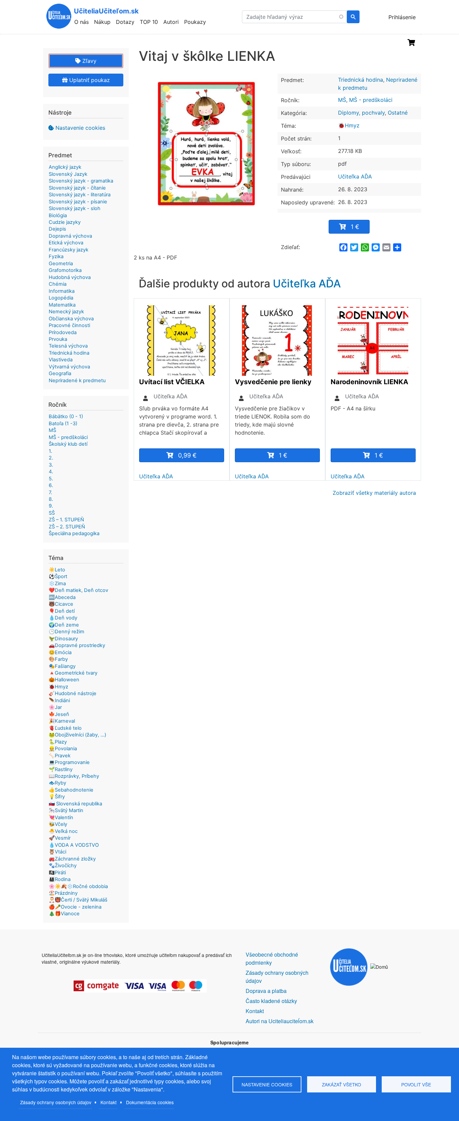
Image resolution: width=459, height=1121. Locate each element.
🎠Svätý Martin (66, 810)
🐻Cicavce (61, 604)
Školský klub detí (68, 444)
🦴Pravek (60, 756)
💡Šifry (57, 797)
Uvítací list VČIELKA (172, 382)
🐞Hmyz (349, 125)
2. (51, 458)
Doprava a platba (266, 991)
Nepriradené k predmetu (77, 380)
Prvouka (58, 339)
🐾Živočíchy (63, 866)
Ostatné (398, 112)
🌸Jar (55, 707)
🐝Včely (58, 824)
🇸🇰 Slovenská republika (75, 804)
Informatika (62, 291)
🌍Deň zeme (64, 625)
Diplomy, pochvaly (361, 112)
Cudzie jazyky (65, 222)
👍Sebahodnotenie (71, 790)
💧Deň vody (63, 618)
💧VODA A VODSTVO (74, 845)
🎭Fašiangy (62, 666)
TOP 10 (149, 21)
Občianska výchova (71, 319)
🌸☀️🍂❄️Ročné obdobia (78, 886)
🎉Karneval (62, 721)
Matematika (62, 305)
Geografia (60, 373)
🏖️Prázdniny (63, 893)
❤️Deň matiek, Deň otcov (78, 590)
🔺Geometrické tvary (73, 673)
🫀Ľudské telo (65, 728)
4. (51, 472)
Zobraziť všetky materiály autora (374, 492)
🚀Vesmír (60, 838)
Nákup (102, 21)
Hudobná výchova (70, 277)
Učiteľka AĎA (355, 176)
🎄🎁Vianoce (64, 914)
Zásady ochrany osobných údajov (55, 1102)
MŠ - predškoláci (370, 99)
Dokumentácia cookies (150, 1102)
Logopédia (61, 298)
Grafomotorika (65, 270)
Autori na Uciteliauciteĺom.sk (280, 1021)
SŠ (52, 513)
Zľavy (88, 60)
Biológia (58, 215)
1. (50, 451)
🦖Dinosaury (63, 639)
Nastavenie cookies (80, 127)
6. (51, 485)
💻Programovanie (69, 762)
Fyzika (56, 256)
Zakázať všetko (341, 1084)
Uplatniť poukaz (89, 80)
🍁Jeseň (59, 714)
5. (51, 479)
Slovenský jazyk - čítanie (77, 188)
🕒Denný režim (66, 632)
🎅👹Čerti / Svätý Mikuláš (78, 900)
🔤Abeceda (62, 597)
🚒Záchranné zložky (72, 859)
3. (51, 465)
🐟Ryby (57, 783)
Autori (171, 21)
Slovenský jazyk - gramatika (81, 181)
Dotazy (125, 21)
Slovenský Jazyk (68, 174)
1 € (355, 226)
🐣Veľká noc (63, 831)
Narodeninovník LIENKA (369, 382)
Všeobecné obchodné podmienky (272, 958)
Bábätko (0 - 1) (66, 416)
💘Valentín (61, 817)
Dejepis (57, 229)
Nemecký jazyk (66, 312)
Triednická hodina (360, 79)
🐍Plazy (58, 742)
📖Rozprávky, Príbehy (74, 776)
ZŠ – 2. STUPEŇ (67, 527)
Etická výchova (66, 243)
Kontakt (108, 1102)
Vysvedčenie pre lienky (273, 382)
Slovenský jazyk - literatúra (80, 195)
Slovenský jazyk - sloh (74, 208)
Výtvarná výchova (69, 367)
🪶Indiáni (59, 700)
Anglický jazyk (65, 167)
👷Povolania (63, 749)
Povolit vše (416, 1084)
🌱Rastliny (61, 769)
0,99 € (187, 455)
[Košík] (411, 42)
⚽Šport (58, 576)
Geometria (61, 264)
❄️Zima (57, 583)
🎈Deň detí (62, 611)
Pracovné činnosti (69, 325)
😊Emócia (60, 652)
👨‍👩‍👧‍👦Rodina (60, 879)
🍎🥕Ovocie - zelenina (75, 907)
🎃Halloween (64, 680)
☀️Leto (57, 570)
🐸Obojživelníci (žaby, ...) (77, 735)
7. (50, 492)
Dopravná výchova (70, 236)
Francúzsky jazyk (68, 250)
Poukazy (195, 21)
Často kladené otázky (271, 1001)
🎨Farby (58, 659)
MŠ (342, 99)
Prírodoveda (63, 332)
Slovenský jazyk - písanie (78, 202)
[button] (205, 140)
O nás (81, 21)
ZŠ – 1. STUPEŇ (66, 520)
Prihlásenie (402, 17)
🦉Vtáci (57, 852)
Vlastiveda (61, 360)
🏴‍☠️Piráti (57, 873)
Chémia (58, 284)
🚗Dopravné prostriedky (77, 645)
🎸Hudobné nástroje (72, 693)
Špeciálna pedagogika (74, 533)
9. (51, 506)
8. (51, 499)
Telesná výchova (68, 346)
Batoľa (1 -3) (63, 424)
